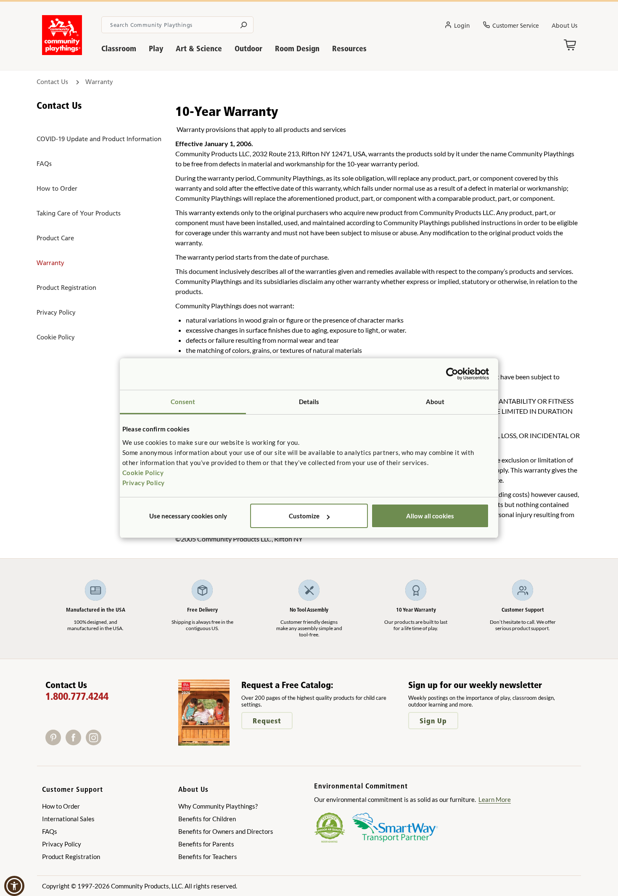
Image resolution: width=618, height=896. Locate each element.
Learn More (494, 799)
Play (156, 48)
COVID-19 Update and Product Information (99, 139)
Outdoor (248, 48)
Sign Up (433, 720)
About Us (564, 25)
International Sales (68, 818)
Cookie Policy (143, 472)
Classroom (118, 48)
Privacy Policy (143, 482)
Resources (349, 48)
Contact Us (53, 82)
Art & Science (199, 48)
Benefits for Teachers (207, 856)
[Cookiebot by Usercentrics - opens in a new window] (452, 374)
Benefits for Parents (206, 844)
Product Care (55, 238)
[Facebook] (76, 742)
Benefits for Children (207, 818)
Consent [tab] (183, 401)
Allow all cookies (430, 516)
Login (462, 25)
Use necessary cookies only (188, 516)
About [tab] (435, 401)
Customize (304, 516)
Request (267, 720)
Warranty (50, 263)
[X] (106, 742)
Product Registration (66, 288)
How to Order (57, 188)
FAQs (44, 164)
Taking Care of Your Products (79, 213)
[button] (14, 886)
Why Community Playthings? (218, 806)
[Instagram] (95, 742)
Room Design (297, 48)
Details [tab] (309, 401)
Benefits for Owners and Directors (225, 831)
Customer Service (515, 25)
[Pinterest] (55, 742)
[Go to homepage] (62, 52)
